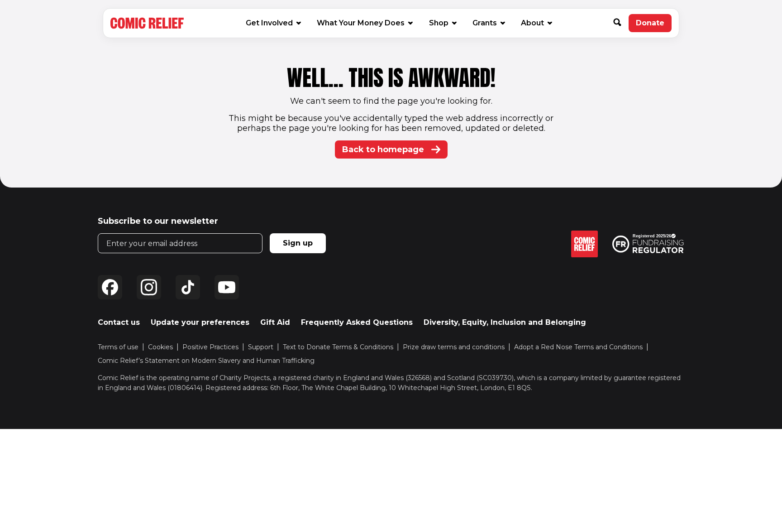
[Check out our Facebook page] (110, 287)
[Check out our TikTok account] (188, 287)
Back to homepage (383, 149)
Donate (654, 25)
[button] (621, 23)
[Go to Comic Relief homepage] (147, 23)
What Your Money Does (361, 23)
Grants (484, 23)
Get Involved (269, 23)
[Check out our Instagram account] (149, 287)
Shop (442, 22)
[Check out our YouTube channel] (227, 287)
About (532, 23)
